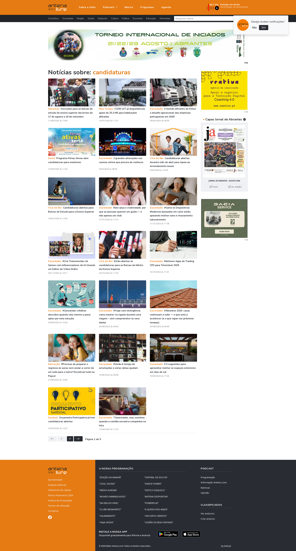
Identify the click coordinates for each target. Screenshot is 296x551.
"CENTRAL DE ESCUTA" (156, 477)
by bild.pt (226, 546)
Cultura (114, 18)
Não (254, 27)
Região (80, 18)
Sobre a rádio (87, 7)
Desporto (102, 18)
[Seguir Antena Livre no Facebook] (50, 517)
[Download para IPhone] (191, 534)
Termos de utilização (59, 505)
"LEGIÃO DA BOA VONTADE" (158, 522)
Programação (208, 477)
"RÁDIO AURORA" (108, 490)
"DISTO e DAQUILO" (154, 490)
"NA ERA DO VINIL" (109, 503)
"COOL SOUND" (107, 483)
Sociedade (67, 18)
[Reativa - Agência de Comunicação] (224, 90)
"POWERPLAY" (151, 503)
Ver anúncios (207, 513)
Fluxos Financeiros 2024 (60, 495)
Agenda (166, 7)
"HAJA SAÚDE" (106, 522)
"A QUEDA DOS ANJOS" (156, 509)
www (215, 186)
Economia (137, 18)
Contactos (53, 510)
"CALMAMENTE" (107, 515)
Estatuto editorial (57, 484)
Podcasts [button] (109, 7)
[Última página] (78, 438)
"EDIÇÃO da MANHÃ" (110, 477)
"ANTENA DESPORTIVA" (156, 496)
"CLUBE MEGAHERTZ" (110, 509)
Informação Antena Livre (214, 482)
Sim (263, 27)
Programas (147, 7)
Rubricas (205, 487)
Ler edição (236, 186)
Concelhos (53, 18)
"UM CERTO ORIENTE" (155, 515)
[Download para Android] (168, 534)
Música (129, 7)
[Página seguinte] (70, 438)
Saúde (91, 18)
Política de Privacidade (60, 500)
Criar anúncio (208, 518)
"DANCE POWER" (153, 483)
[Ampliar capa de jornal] (224, 151)
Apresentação (55, 479)
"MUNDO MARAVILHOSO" (112, 496)
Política (125, 18)
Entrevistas (165, 18)
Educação (151, 18)
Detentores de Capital (59, 490)
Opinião (205, 492)
